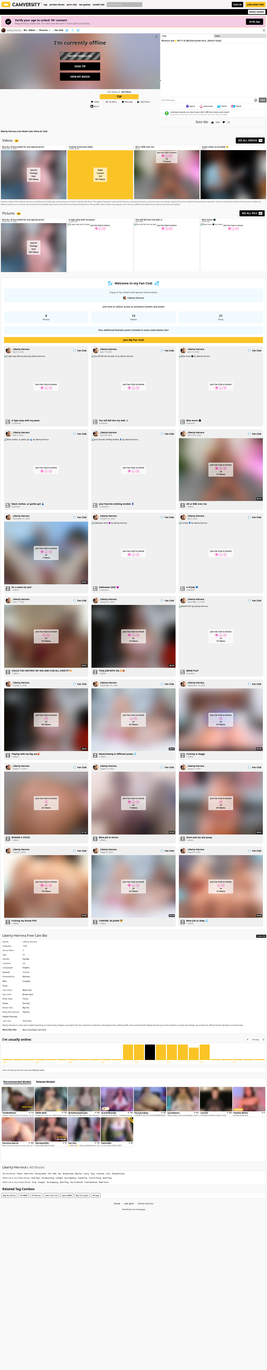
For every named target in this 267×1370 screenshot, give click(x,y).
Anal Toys (35, 1177)
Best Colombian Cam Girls (34, 1029)
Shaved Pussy (118, 1173)
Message (129, 102)
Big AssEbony (9, 1195)
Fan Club (59, 30)
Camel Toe (82, 1177)
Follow (96, 102)
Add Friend (145, 102)
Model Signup (256, 12)
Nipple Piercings (9, 1016)
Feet (54, 1173)
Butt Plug (107, 1177)
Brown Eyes (28, 994)
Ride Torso (103, 1182)
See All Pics (252, 213)
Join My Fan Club (133, 340)
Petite (5, 1003)
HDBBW (24, 1195)
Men (4, 981)
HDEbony (36, 1195)
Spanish (6, 972)
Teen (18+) (28, 1173)
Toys (93, 1173)
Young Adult (40, 1173)
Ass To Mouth (76, 1182)
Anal (34, 1182)
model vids (98, 4)
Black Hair (27, 990)
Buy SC (97, 106)
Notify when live (80, 56)
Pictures (44, 30)
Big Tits (26, 1007)
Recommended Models (17, 1081)
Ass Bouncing (48, 1177)
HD (49, 1173)
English (26, 967)
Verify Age (254, 21)
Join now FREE (255, 4)
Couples (26, 981)
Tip (119, 97)
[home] (22, 4)
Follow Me (261, 936)
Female (26, 959)
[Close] (264, 30)
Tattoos (26, 1011)
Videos (33, 30)
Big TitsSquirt (82, 1195)
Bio (25, 30)
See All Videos (250, 140)
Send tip (80, 66)
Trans (4, 985)
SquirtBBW (66, 1195)
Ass (59, 1173)
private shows (56, 4)
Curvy (25, 998)
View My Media (80, 76)
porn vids (72, 4)
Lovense (100, 1173)
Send (262, 100)
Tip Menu (113, 102)
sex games (84, 4)
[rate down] (224, 122)
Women (26, 976)
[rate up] (212, 122)
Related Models (45, 1081)
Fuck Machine (91, 1182)
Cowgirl (59, 1177)
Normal (26, 1003)
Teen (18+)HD (51, 1195)
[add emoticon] (255, 100)
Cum (108, 1173)
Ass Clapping (70, 1177)
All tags (96, 1195)
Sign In (237, 4)
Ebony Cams (38, 1070)
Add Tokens (126, 92)
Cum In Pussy (95, 1177)
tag (45, 4)
